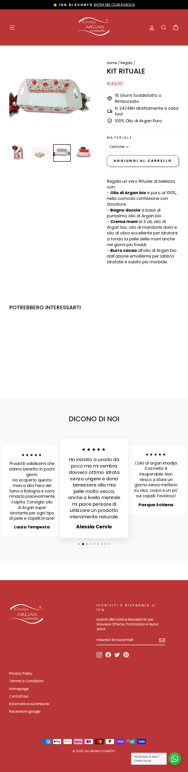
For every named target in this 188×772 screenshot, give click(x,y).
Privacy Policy (20, 673)
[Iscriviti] (162, 640)
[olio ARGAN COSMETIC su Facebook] (108, 655)
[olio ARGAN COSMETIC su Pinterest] (126, 655)
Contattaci (18, 696)
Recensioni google (25, 711)
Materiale (119, 137)
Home (112, 62)
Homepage (19, 688)
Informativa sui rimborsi (29, 703)
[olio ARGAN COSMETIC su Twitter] (117, 655)
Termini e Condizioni (26, 681)
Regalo (127, 62)
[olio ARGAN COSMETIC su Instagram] (99, 655)
